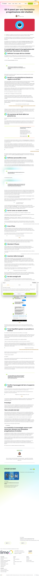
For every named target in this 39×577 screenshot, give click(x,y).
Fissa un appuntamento (23, 136)
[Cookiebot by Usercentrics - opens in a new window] (32, 282)
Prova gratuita (30, 3)
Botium (29, 419)
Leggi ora (8, 543)
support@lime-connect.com (19, 550)
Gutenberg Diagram (23, 344)
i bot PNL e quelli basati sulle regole (17, 154)
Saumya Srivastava (11, 60)
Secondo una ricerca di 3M (17, 259)
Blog (1, 548)
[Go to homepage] (4, 3)
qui (23, 445)
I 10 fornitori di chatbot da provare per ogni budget (11, 483)
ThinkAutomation (26, 140)
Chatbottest (8, 425)
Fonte (19, 237)
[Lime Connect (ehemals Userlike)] (32, 552)
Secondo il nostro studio (26, 41)
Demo (20, 3)
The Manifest (15, 206)
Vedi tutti (31, 469)
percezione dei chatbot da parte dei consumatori (21, 164)
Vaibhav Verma (6, 217)
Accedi (26, 3)
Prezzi (13, 3)
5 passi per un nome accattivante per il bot (27, 538)
